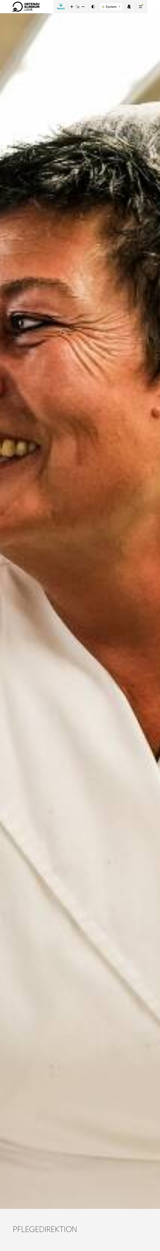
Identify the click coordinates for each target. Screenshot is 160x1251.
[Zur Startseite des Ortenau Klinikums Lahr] (26, 6)
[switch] (93, 6)
